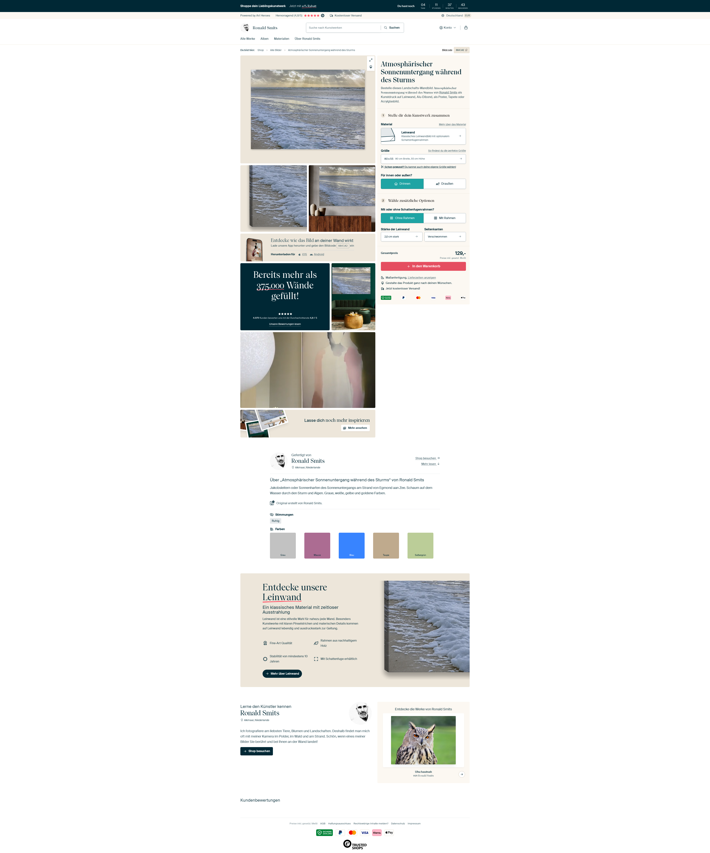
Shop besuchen (426, 458)
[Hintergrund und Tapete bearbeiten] (371, 67)
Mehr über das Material (452, 124)
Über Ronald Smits (307, 39)
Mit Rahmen (447, 218)
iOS (304, 254)
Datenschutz (398, 823)
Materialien (281, 39)
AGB (322, 823)
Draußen (447, 184)
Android (319, 254)
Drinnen (405, 184)
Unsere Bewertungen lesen (285, 324)
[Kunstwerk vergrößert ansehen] (371, 60)
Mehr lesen (429, 464)
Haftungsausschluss (339, 823)
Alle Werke (247, 39)
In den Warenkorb (426, 266)
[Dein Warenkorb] (466, 27)
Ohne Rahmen (405, 218)
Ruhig (275, 521)
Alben (264, 39)
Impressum (414, 823)
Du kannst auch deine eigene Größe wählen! (420, 167)
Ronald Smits (265, 27)
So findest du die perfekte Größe (447, 150)
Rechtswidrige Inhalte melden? (371, 823)
